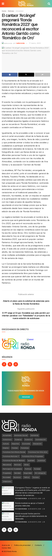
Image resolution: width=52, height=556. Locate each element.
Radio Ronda (12, 551)
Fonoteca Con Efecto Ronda (14, 452)
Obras (26, 465)
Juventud (41, 460)
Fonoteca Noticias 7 (11, 456)
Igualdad (31, 460)
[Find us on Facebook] (4, 364)
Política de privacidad (22, 545)
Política (28, 469)
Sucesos (17, 477)
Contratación (41, 439)
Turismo (36, 477)
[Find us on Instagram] (15, 364)
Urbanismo (7, 481)
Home (4, 11)
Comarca (18, 439)
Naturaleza (7, 465)
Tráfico (26, 477)
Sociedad (6, 477)
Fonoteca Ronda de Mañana (14, 460)
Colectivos (7, 439)
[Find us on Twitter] (10, 364)
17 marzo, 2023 (35, 43)
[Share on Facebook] (10, 75)
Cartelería (34, 435)
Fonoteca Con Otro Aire (37, 452)
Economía (26, 444)
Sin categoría (40, 473)
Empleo (6, 448)
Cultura (6, 444)
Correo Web (6, 548)
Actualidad (19, 11)
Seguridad (28, 473)
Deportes (15, 444)
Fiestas (15, 448)
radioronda (20, 43)
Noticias (11, 11)
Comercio (28, 439)
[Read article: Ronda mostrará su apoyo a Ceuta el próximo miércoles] (8, 506)
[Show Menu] (3, 3)
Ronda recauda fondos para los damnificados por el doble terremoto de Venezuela (31, 516)
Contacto (38, 545)
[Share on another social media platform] (42, 75)
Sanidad (17, 473)
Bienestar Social (21, 435)
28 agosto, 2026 (35, 498)
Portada (37, 469)
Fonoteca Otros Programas (32, 456)
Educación (37, 444)
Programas (7, 473)
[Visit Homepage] (25, 3)
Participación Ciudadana (12, 469)
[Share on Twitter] (26, 75)
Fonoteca (25, 448)
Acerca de (6, 545)
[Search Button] (49, 3)
